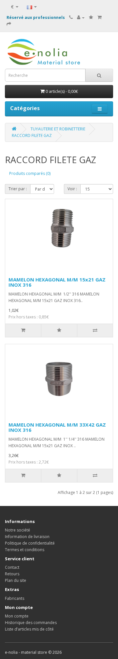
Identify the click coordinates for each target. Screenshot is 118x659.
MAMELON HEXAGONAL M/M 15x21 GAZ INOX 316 (57, 282)
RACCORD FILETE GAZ (32, 135)
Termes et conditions (24, 549)
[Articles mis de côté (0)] (91, 17)
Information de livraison (27, 536)
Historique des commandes (31, 622)
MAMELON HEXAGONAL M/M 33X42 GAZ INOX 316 (57, 427)
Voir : (72, 189)
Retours (12, 574)
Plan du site (15, 580)
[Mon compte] (81, 17)
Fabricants (14, 598)
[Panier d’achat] (99, 17)
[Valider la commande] (9, 24)
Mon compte (17, 616)
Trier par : (18, 189)
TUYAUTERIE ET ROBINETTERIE (57, 129)
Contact (12, 567)
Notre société (17, 530)
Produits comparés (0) (29, 173)
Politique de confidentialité (30, 543)
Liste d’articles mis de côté (29, 629)
